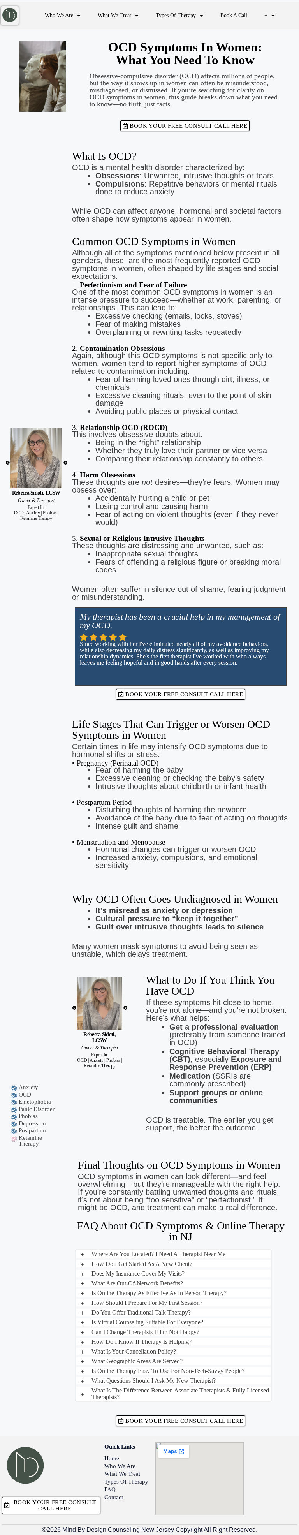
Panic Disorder (37, 1109)
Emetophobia (35, 1101)
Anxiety (28, 1087)
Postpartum (32, 1130)
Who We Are (59, 15)
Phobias (28, 1116)
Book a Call (233, 15)
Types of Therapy (176, 15)
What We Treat (114, 15)
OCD (25, 1094)
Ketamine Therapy (30, 1141)
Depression (32, 1123)
